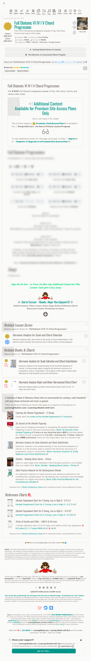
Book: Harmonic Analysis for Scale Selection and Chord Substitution (47, 452)
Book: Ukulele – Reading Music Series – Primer (56, 465)
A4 (52, 528)
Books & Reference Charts (32, 487)
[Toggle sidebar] (4, 3)
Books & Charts (23, 71)
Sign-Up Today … (44, 651)
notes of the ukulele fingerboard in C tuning (50, 416)
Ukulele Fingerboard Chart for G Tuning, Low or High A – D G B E (45, 515)
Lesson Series (10, 71)
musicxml (44, 236)
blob (61, 624)
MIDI (44, 213)
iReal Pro (44, 223)
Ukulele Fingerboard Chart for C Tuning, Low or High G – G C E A (45, 504)
